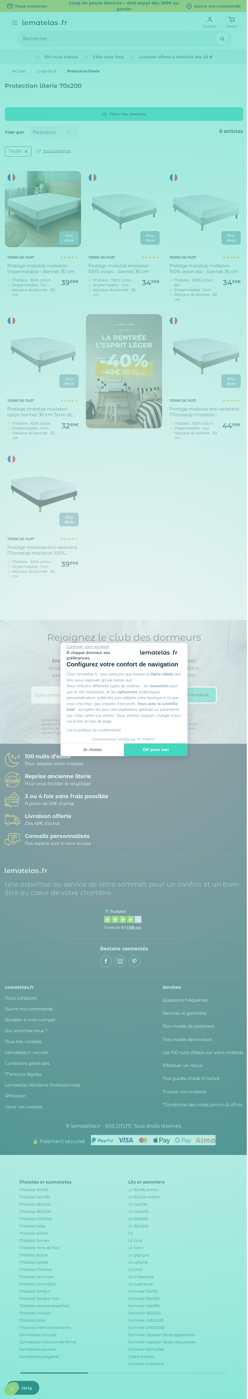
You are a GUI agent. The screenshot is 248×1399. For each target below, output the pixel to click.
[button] (11, 1388)
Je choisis (92, 749)
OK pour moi (156, 749)
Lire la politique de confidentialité (94, 730)
